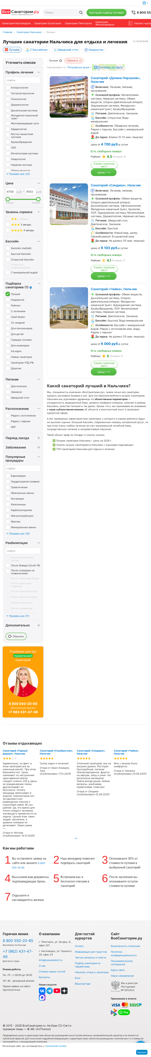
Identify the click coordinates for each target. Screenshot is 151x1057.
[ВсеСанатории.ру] (20, 12)
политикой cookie (55, 1045)
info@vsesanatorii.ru (50, 960)
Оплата (79, 946)
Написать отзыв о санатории (92, 972)
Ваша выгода (82, 983)
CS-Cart (63, 1025)
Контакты (44, 977)
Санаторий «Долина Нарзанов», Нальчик (116, 80)
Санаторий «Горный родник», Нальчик (15, 752)
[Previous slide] (54, 97)
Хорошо (141, 1052)
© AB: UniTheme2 (39, 1029)
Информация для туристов (91, 951)
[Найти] (81, 12)
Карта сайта (118, 970)
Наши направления (122, 975)
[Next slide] (83, 97)
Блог (78, 977)
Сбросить (72, 60)
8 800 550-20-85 (23, 704)
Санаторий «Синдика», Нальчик (116, 185)
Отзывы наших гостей (52, 971)
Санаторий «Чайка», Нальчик (114, 289)
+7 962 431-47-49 (23, 712)
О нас (42, 965)
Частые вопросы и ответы (90, 957)
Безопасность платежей (125, 946)
